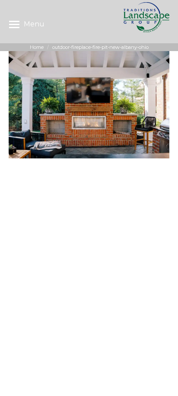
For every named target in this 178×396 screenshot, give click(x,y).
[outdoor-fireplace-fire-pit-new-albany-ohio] (89, 104)
